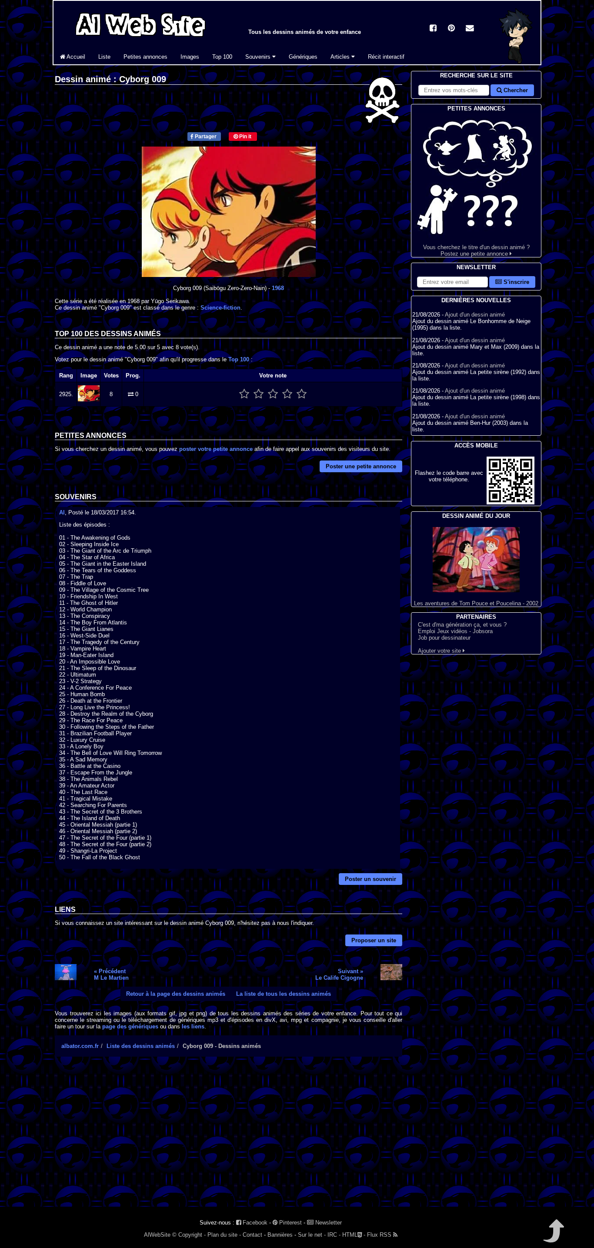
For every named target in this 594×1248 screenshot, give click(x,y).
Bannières (280, 1234)
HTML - (353, 1234)
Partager (205, 136)
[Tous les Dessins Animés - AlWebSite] (140, 38)
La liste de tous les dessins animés (283, 994)
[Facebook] (433, 29)
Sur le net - (312, 1234)
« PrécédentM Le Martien (111, 974)
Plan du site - (224, 1234)
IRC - (333, 1234)
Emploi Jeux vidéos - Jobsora (455, 631)
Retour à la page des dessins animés (175, 994)
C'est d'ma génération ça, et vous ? (462, 624)
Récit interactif (386, 56)
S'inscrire (515, 282)
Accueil (75, 56)
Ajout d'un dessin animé (475, 314)
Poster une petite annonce (361, 466)
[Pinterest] (451, 29)
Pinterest (289, 1222)
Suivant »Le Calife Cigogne (339, 974)
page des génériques (130, 1026)
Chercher (515, 90)
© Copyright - (189, 1234)
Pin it (244, 136)
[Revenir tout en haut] (552, 1237)
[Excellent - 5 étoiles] (301, 394)
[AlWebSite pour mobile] (510, 502)
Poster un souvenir (370, 879)
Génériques (303, 56)
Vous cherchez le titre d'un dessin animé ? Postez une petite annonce (476, 250)
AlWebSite (157, 1234)
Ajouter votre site (440, 650)
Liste (104, 56)
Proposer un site (373, 940)
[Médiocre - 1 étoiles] (244, 394)
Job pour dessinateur (444, 637)
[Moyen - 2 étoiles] (258, 394)
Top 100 (222, 56)
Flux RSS (380, 1234)
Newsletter (328, 1222)
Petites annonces (145, 56)
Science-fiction (220, 307)
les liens (193, 1026)
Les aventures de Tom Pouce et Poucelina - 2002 (476, 603)
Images (189, 56)
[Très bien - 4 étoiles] (287, 394)
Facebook (254, 1222)
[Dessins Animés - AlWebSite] (516, 62)
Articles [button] (340, 56)
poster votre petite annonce (216, 449)
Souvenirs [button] (258, 56)
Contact (252, 1234)
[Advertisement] (228, 1139)
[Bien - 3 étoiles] (273, 394)
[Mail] (469, 29)
